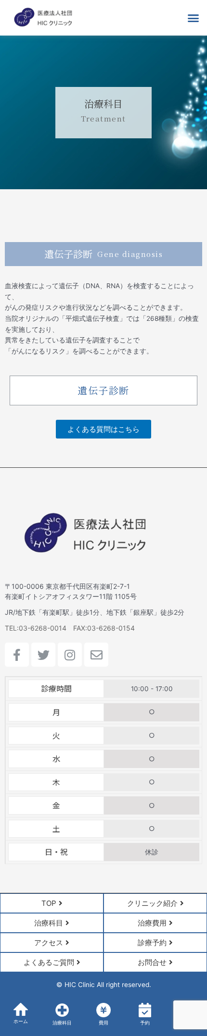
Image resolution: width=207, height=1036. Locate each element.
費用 (103, 1022)
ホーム (20, 1021)
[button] (193, 18)
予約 (145, 1022)
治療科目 (62, 1022)
